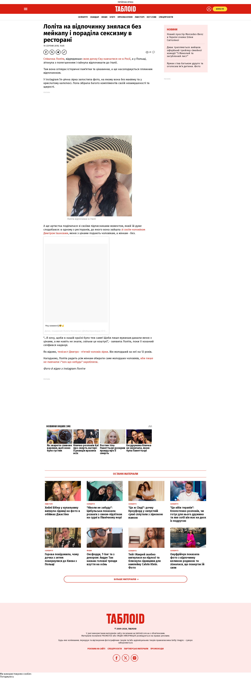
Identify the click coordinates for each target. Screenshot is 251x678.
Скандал (94, 17)
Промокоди (157, 648)
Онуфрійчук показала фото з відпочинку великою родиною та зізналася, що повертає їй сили (187, 561)
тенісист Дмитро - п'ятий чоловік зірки (83, 351)
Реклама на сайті (96, 648)
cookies (27, 673)
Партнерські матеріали (136, 648)
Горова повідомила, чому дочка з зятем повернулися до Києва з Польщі (62, 559)
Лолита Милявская (72, 331)
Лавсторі (139, 17)
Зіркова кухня (124, 17)
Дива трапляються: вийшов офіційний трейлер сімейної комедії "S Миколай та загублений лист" (184, 52)
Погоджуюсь (7, 676)
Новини (172, 29)
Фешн (104, 17)
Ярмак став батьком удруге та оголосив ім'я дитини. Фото (185, 65)
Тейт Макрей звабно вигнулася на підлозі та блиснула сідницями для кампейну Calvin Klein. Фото (144, 561)
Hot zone (151, 17)
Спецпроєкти (166, 17)
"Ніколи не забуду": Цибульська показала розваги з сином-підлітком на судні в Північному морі (104, 512)
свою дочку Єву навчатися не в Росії (106, 58)
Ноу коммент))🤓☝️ (54, 325)
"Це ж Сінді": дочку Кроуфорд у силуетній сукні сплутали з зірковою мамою (145, 512)
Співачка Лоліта (53, 58)
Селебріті (83, 17)
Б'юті (112, 17)
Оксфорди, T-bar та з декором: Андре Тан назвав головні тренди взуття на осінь (102, 559)
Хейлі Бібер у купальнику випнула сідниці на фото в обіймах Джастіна (62, 511)
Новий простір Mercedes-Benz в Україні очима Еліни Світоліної (185, 37)
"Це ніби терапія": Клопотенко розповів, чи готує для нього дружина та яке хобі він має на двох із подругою (188, 514)
